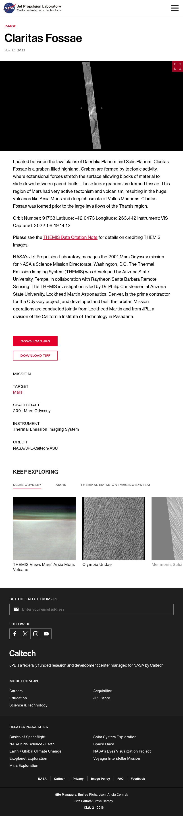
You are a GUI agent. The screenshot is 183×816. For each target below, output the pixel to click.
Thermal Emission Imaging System (115, 484)
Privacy (78, 778)
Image (10, 26)
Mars (17, 392)
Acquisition (102, 691)
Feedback (138, 778)
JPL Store (101, 698)
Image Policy (100, 778)
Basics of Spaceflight (27, 737)
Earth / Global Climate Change (35, 751)
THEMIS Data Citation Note (70, 237)
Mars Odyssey (27, 484)
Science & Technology (28, 705)
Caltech (59, 778)
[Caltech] (22, 653)
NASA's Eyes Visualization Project (122, 751)
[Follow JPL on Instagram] (35, 633)
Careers (16, 691)
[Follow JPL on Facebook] (14, 633)
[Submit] (15, 609)
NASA (42, 778)
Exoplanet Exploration (28, 758)
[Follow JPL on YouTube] (46, 633)
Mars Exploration (23, 765)
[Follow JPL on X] (25, 633)
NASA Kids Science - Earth (32, 744)
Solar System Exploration (115, 737)
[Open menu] (175, 8)
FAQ (120, 778)
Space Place (103, 744)
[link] (91, 106)
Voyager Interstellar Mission (116, 758)
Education (18, 698)
